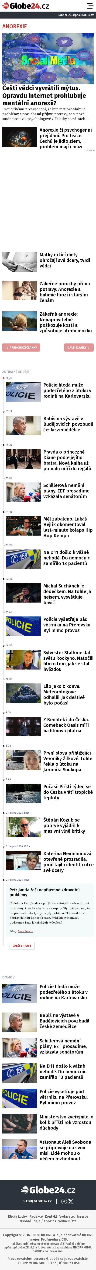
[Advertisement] (48, 199)
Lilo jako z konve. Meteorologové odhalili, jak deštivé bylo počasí (64, 694)
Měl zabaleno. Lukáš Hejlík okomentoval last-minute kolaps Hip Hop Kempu (68, 527)
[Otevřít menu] (90, 6)
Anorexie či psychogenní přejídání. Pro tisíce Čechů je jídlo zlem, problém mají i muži (66, 138)
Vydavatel (67, 1217)
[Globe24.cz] (25, 5)
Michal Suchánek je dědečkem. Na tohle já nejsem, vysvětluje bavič (67, 594)
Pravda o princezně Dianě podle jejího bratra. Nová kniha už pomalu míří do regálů (67, 460)
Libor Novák (25, 931)
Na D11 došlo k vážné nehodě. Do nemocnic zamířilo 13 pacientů (66, 557)
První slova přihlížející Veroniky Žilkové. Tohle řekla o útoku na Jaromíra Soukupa (67, 761)
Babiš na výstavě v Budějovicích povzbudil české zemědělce (68, 424)
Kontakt (51, 1217)
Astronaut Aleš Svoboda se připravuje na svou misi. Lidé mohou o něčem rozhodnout (65, 1150)
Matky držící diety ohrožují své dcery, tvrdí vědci (65, 260)
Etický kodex (17, 1217)
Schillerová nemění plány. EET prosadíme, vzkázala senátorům (66, 491)
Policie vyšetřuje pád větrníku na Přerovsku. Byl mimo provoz (67, 624)
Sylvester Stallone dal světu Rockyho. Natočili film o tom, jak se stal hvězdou (68, 661)
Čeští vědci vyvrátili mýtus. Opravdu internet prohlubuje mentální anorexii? (44, 95)
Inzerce (82, 1217)
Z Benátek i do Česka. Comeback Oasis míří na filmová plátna (66, 725)
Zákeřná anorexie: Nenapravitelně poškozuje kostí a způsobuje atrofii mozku (66, 322)
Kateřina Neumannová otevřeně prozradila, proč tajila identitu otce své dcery (68, 862)
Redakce (36, 1217)
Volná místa (67, 1221)
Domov (8, 977)
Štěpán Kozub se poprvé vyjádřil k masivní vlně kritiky (64, 825)
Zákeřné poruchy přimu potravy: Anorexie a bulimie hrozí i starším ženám (65, 292)
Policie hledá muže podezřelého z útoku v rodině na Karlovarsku (67, 390)
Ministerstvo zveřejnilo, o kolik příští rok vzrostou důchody (66, 1122)
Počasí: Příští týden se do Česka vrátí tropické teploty (68, 792)
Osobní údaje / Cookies (38, 1221)
